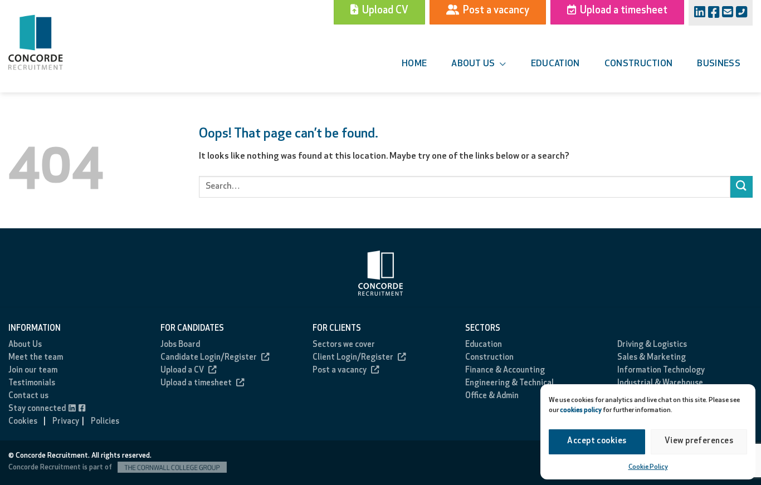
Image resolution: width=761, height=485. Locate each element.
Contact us (28, 396)
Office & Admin (492, 396)
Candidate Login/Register (208, 358)
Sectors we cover (344, 345)
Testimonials (31, 383)
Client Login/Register (353, 358)
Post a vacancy (340, 370)
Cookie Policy (648, 467)
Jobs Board (180, 345)
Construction (638, 64)
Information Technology (661, 370)
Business (718, 64)
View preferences (699, 441)
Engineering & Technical (509, 383)
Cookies (22, 422)
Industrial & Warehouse (660, 383)
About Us (25, 345)
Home (414, 64)
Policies (105, 422)
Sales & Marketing (651, 358)
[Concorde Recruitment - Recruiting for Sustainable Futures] (50, 42)
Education (555, 64)
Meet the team (35, 358)
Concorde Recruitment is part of (61, 467)
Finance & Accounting (505, 370)
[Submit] (741, 187)
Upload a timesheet (196, 383)
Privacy (65, 422)
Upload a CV (182, 370)
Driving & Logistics (652, 345)
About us (473, 64)
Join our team (32, 370)
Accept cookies (596, 441)
